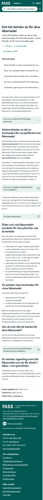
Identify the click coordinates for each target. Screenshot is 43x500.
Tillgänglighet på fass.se (13, 461)
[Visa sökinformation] (39, 8)
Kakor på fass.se (9, 472)
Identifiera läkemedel (11, 491)
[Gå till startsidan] (6, 3)
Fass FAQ (6, 495)
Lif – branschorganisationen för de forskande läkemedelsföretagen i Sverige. (20, 417)
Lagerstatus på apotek (12, 488)
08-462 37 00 (15, 438)
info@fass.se (17, 396)
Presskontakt (8, 468)
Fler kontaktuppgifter (11, 449)
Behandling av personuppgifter (15, 465)
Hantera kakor (9, 479)
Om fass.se (7, 457)
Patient (17, 3)
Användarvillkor (9, 475)
